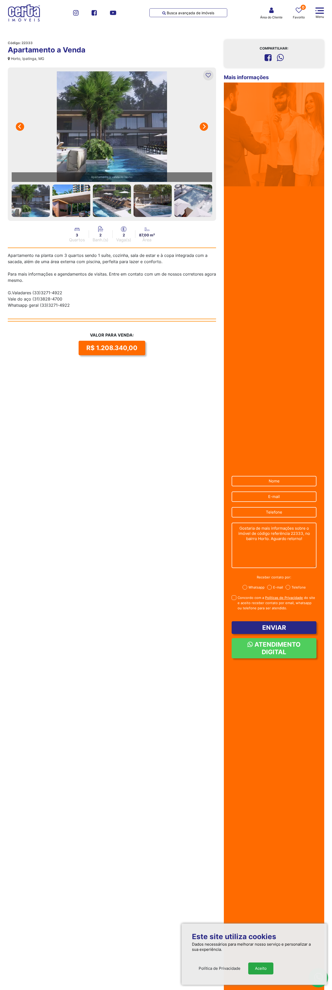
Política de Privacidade (219, 968)
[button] (31, 201)
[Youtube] (113, 13)
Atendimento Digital (277, 648)
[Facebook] (94, 13)
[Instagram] (76, 13)
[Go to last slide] (20, 126)
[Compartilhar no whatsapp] (280, 57)
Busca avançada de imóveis (190, 13)
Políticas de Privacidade (284, 598)
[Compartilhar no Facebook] (268, 57)
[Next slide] (204, 126)
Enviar (274, 627)
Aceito (261, 968)
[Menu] (319, 10)
